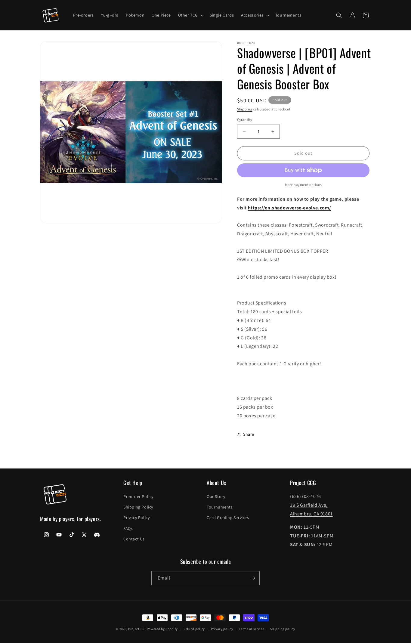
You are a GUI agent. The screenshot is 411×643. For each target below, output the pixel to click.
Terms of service (251, 629)
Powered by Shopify (162, 629)
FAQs (128, 528)
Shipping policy (282, 629)
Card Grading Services (228, 517)
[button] (190, 15)
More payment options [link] (303, 184)
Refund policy (194, 629)
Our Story (216, 496)
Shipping (244, 109)
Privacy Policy (136, 517)
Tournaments (220, 507)
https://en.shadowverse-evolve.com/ (289, 208)
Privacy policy (222, 629)
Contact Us (134, 539)
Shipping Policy (138, 507)
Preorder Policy (138, 496)
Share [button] (248, 434)
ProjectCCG (137, 629)
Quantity (244, 119)
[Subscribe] (252, 578)
